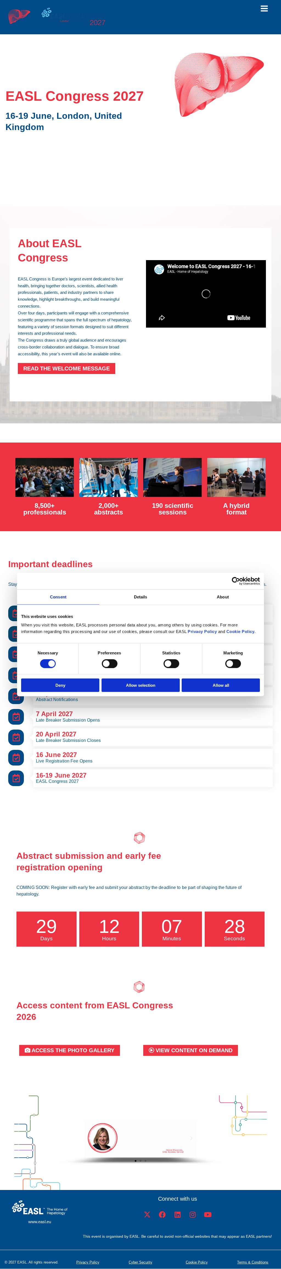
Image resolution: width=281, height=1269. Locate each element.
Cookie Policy (197, 1262)
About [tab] (223, 596)
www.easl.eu (39, 1222)
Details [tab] (140, 596)
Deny (60, 685)
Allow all (221, 685)
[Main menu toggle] (264, 8)
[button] (89, 1138)
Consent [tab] (58, 596)
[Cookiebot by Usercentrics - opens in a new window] (236, 581)
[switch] (109, 663)
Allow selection (140, 685)
